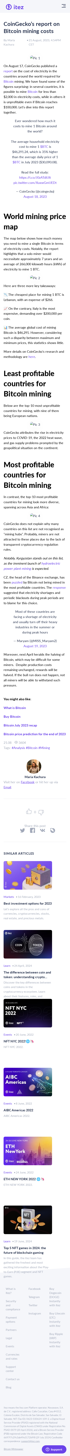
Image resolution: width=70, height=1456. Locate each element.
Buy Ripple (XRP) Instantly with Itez (56, 1340)
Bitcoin (33, 747)
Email (7, 787)
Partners (11, 1330)
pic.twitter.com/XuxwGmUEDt (35, 182)
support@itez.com (30, 1441)
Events (8, 1034)
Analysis (19, 747)
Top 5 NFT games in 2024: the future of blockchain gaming (25, 1250)
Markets (9, 897)
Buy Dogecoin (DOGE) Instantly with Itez (55, 1297)
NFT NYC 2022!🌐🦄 (19, 1041)
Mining (45, 747)
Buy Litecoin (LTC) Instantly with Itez (57, 1319)
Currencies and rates (12, 1356)
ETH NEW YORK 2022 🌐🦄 (24, 1179)
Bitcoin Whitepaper (13, 1449)
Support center (11, 1369)
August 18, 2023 (35, 196)
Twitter (33, 1305)
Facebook (27, 782)
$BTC (44, 146)
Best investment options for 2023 (28, 903)
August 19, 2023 (35, 646)
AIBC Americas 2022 (18, 1110)
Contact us (13, 1379)
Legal (9, 1338)
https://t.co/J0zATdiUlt (35, 177)
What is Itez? (11, 1291)
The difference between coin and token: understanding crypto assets (27, 974)
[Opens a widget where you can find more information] (54, 1449)
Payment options (11, 1319)
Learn (7, 966)
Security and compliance (13, 1305)
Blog (8, 1387)
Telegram (34, 1297)
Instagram (35, 1313)
